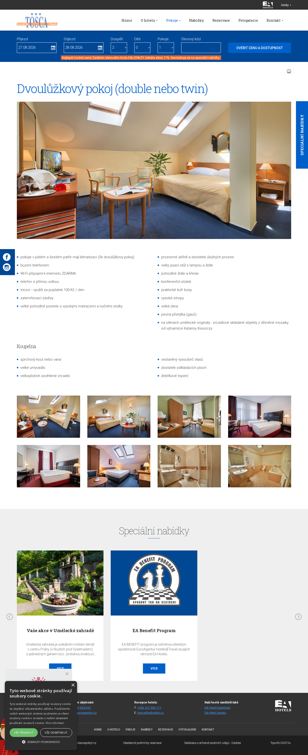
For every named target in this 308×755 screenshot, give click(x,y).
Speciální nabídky (302, 134)
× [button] (73, 685)
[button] (41, 741)
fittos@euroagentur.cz (82, 713)
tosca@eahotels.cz (150, 713)
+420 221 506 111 (149, 707)
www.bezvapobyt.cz (83, 743)
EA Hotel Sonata (215, 713)
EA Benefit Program (154, 630)
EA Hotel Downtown (218, 707)
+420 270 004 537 (79, 707)
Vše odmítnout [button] (56, 732)
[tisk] (289, 71)
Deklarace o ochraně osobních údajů (206, 743)
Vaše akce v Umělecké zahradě (60, 630)
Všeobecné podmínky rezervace (142, 743)
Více (60, 668)
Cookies (236, 743)
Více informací (54, 723)
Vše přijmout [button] (23, 732)
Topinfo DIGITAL (280, 743)
